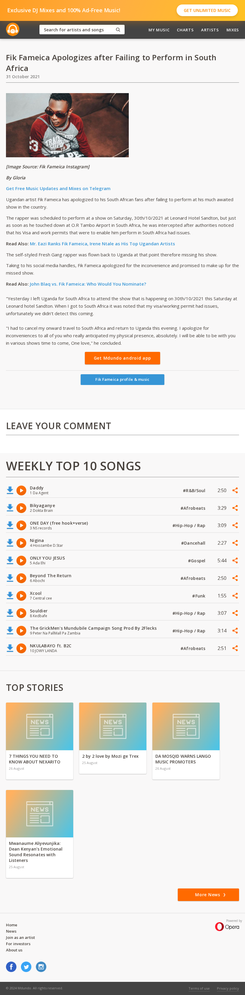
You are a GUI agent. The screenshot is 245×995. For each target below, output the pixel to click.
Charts (185, 30)
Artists (210, 30)
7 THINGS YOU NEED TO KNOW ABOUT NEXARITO (34, 759)
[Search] (118, 29)
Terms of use (199, 988)
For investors (18, 943)
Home (11, 925)
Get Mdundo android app (122, 358)
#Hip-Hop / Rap (189, 525)
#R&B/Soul (195, 490)
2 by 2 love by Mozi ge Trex (110, 756)
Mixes (232, 30)
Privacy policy (228, 988)
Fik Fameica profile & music (122, 379)
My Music (158, 30)
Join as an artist (20, 937)
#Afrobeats (193, 508)
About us (14, 950)
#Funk (199, 596)
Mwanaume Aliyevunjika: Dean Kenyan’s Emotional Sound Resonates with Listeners (35, 851)
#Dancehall (194, 543)
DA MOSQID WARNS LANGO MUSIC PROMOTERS (183, 759)
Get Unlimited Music (207, 10)
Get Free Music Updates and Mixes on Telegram (58, 188)
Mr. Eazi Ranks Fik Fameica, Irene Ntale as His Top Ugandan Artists (102, 244)
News (11, 931)
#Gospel (197, 560)
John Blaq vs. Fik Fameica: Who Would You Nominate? (88, 284)
